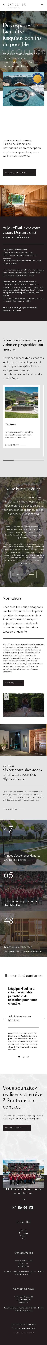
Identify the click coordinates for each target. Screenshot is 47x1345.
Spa (23, 1239)
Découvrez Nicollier (15, 76)
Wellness (23, 1236)
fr (23, 1200)
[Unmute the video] (41, 85)
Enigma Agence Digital (23, 1333)
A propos (9, 683)
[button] (42, 4)
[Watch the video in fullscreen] (35, 85)
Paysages (23, 1233)
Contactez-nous (13, 1128)
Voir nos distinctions (16, 173)
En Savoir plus (20, 574)
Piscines (23, 1230)
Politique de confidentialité (24, 1324)
